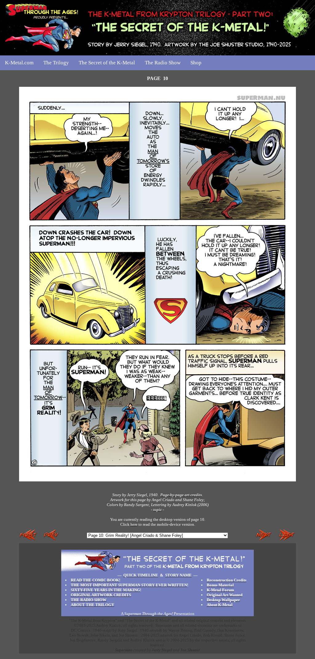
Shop (195, 63)
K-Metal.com (19, 63)
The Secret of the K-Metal (107, 63)
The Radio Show (163, 63)
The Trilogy (56, 63)
